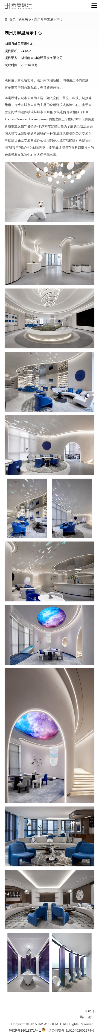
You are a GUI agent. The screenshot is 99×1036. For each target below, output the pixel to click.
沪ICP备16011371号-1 (25, 1030)
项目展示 (24, 19)
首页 (12, 19)
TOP (87, 1011)
